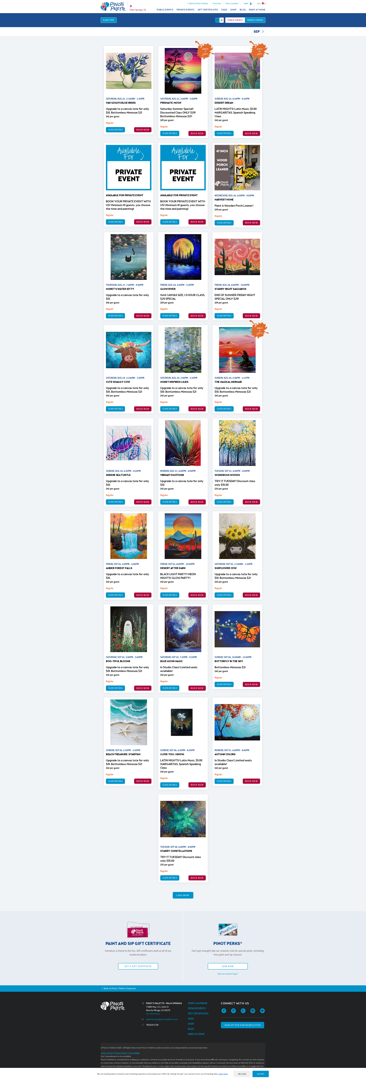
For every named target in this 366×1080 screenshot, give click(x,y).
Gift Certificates (208, 9)
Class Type (108, 20)
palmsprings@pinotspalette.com (162, 1019)
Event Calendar (197, 1003)
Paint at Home (257, 9)
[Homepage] (121, 1006)
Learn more (223, 1074)
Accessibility (134, 1053)
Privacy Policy (121, 1053)
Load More (183, 895)
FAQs (224, 9)
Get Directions (153, 1013)
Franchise (217, 3)
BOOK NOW (142, 129)
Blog (243, 9)
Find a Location (232, 3)
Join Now (227, 966)
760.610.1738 (152, 1024)
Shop (233, 9)
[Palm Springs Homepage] (113, 6)
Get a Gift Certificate (138, 966)
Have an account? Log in (228, 974)
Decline (242, 1074)
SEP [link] (257, 32)
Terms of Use (107, 1053)
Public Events (165, 9)
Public (235, 20)
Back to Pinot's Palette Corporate (120, 988)
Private (255, 20)
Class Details (115, 129)
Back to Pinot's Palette (198, 3)
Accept (260, 1074)
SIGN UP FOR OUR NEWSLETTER (242, 1025)
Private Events (185, 9)
